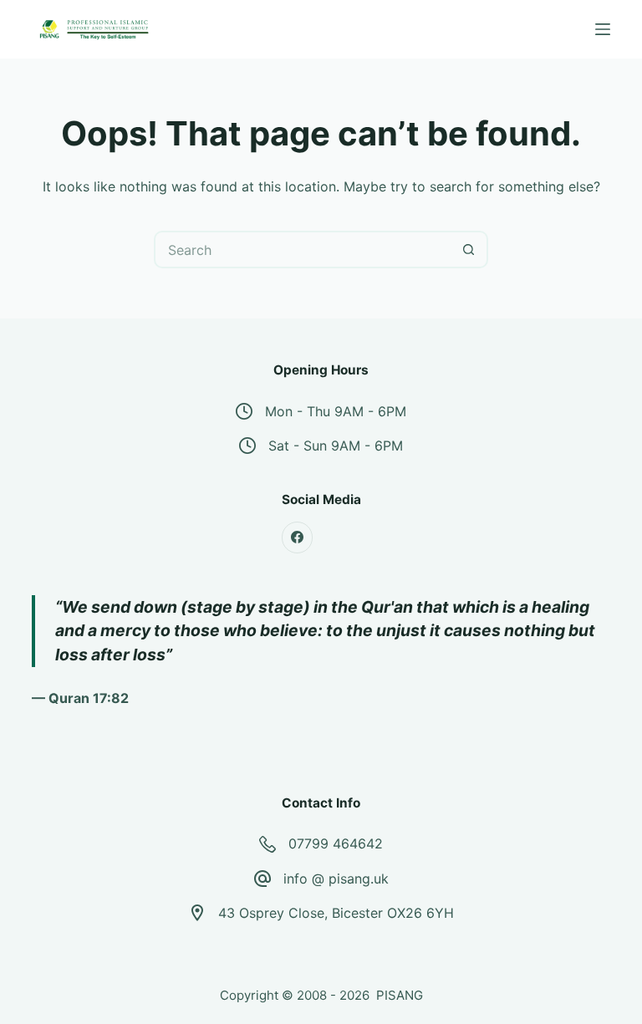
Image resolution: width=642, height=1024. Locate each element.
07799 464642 (335, 843)
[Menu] (602, 29)
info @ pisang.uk (336, 878)
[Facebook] (297, 537)
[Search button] (469, 249)
